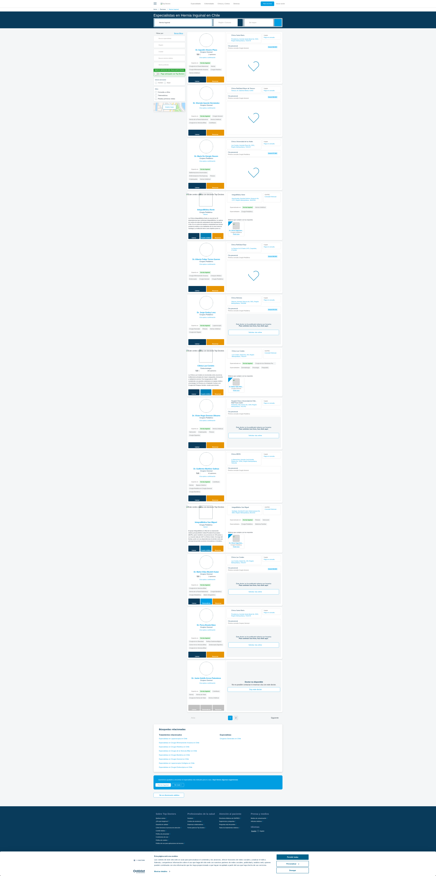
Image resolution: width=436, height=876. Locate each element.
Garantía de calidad (162, 824)
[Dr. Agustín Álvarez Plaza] (206, 40)
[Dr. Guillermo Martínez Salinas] (206, 459)
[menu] (155, 3)
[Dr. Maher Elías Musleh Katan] (206, 562)
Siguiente (275, 718)
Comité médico (160, 831)
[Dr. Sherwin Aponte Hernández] (206, 93)
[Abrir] (183, 38)
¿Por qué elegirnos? (162, 821)
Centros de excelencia (194, 821)
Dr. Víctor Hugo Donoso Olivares (236, 230)
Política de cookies (161, 840)
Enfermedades (209, 4)
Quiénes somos (160, 818)
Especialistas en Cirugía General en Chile (174, 759)
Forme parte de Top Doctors (196, 828)
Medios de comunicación (258, 818)
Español (253, 831)
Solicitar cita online (255, 332)
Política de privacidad (162, 834)
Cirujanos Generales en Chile (230, 738)
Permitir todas (292, 857)
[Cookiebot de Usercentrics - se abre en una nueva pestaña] (139, 871)
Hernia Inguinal (174, 9)
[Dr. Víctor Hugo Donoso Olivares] (206, 406)
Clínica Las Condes (205, 366)
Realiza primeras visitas (166, 99)
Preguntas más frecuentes (227, 824)
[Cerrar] (278, 779)
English (262, 831)
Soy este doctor (255, 689)
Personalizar (291, 864)
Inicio (155, 9)
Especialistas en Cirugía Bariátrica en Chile (174, 755)
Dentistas (236, 4)
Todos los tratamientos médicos (229, 828)
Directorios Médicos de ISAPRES (229, 818)
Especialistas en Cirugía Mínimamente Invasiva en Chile (179, 743)
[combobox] (185, 22)
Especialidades (196, 4)
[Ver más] (222, 36)
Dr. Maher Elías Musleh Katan (236, 387)
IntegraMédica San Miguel (206, 522)
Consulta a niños (164, 92)
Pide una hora (267, 4)
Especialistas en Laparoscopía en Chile (173, 738)
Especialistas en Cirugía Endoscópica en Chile (175, 767)
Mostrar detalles (160, 871)
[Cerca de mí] (240, 22)
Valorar (205, 214)
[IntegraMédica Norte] (206, 199)
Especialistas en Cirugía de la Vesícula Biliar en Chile (178, 751)
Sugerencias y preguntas (227, 821)
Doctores (163, 9)
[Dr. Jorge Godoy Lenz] (206, 303)
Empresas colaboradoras (195, 824)
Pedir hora (236, 234)
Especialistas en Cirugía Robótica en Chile (174, 747)
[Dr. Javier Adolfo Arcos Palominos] (206, 668)
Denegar (292, 870)
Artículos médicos (256, 821)
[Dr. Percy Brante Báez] (206, 615)
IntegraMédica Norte (206, 210)
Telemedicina (162, 95)
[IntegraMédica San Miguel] (206, 512)
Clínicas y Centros (224, 4)
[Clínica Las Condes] (206, 356)
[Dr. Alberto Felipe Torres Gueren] (206, 249)
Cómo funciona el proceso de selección (168, 828)
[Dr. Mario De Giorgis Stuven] (206, 146)
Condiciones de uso (162, 837)
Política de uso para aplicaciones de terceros (169, 843)
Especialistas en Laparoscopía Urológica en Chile (176, 763)
